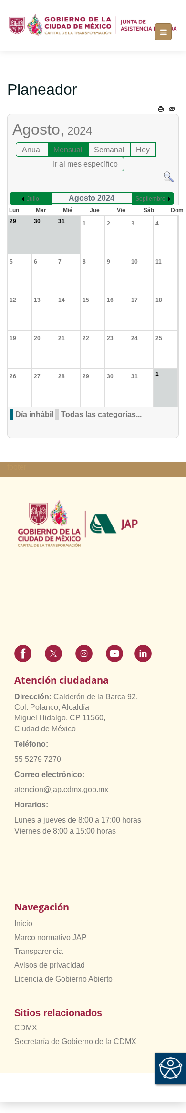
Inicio (23, 924)
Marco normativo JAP (50, 937)
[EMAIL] (171, 109)
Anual (32, 150)
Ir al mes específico (85, 164)
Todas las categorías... (101, 414)
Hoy (143, 150)
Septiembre (150, 198)
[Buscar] (169, 176)
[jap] (93, 25)
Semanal (109, 150)
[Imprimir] (160, 109)
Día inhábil (34, 414)
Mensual (68, 150)
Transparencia (38, 951)
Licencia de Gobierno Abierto (63, 979)
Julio (33, 198)
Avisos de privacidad (49, 965)
